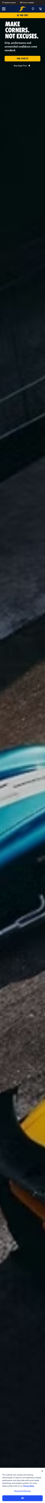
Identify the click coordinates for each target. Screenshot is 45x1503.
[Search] (33, 9)
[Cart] (40, 9)
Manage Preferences (22, 1491)
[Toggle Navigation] (4, 9)
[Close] (42, 1471)
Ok (22, 1498)
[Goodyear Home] (22, 9)
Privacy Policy (28, 1486)
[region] (22, 1485)
